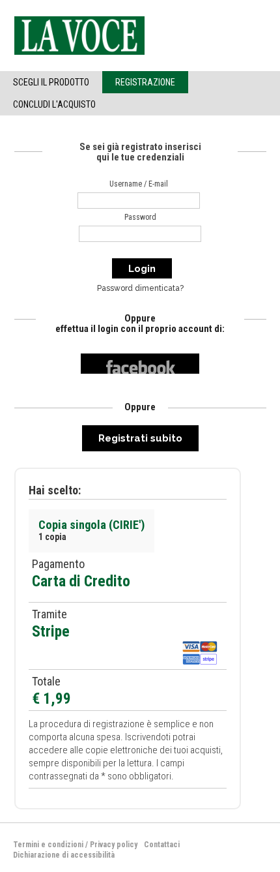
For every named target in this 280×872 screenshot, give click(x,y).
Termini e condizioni (48, 844)
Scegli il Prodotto (51, 82)
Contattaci (162, 844)
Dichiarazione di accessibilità (64, 855)
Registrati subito (140, 438)
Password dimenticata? (140, 288)
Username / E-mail (138, 183)
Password (140, 217)
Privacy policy (113, 844)
